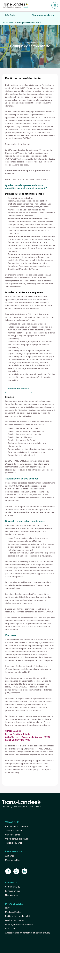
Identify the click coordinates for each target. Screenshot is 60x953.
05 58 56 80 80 (12, 887)
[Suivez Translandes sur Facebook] (9, 871)
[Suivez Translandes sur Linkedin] (26, 871)
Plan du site (10, 928)
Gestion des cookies (18, 389)
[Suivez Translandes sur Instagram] (17, 871)
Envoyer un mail (12, 891)
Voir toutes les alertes (43, 15)
